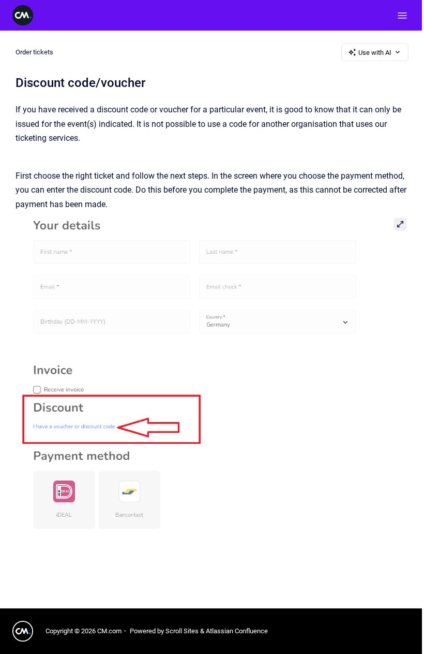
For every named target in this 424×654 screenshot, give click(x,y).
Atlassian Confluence (237, 631)
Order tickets (34, 52)
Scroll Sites (182, 631)
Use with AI (374, 52)
